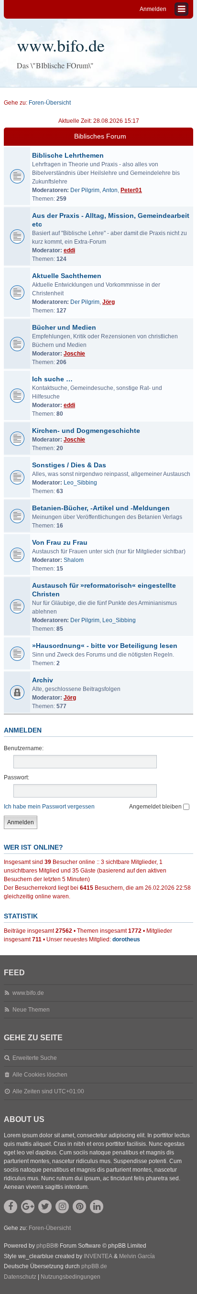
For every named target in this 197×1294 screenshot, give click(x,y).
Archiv (42, 680)
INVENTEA (98, 1256)
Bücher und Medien (64, 327)
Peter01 (131, 190)
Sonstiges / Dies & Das (69, 465)
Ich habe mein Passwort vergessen (49, 806)
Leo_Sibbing (80, 482)
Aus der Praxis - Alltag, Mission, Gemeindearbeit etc (110, 220)
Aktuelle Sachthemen (66, 276)
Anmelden (23, 730)
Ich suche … (52, 379)
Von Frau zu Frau (60, 542)
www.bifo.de (61, 44)
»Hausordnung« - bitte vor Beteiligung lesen (104, 645)
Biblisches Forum (100, 136)
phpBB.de (94, 1266)
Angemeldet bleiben (156, 806)
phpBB (45, 1245)
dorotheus (126, 939)
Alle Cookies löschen (39, 1074)
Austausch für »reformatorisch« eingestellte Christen (104, 590)
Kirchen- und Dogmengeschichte (86, 430)
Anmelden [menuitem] (153, 9)
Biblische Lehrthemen (68, 155)
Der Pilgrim (84, 190)
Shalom (74, 560)
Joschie (74, 353)
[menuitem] (20, 1277)
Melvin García (137, 1256)
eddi (69, 250)
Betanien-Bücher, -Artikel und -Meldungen (101, 508)
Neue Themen (31, 1009)
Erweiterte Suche (34, 1058)
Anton (110, 190)
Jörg (108, 302)
